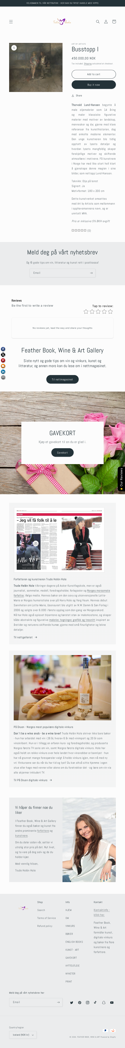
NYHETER (70, 973)
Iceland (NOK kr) (21, 1034)
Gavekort (62, 452)
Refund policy (44, 926)
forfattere (43, 831)
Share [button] (79, 95)
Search (41, 910)
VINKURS (70, 926)
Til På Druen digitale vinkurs (31, 780)
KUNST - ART (72, 949)
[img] (79, 230)
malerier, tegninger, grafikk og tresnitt (72, 620)
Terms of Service (46, 918)
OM (67, 918)
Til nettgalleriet (23, 637)
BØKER (69, 934)
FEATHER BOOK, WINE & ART (89, 1037)
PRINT (69, 981)
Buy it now (94, 84)
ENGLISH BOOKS (74, 942)
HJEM (69, 910)
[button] (11, 22)
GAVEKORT (71, 957)
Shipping (88, 63)
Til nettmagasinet (62, 379)
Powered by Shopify (108, 1037)
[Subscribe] (91, 273)
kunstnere (21, 835)
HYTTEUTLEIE (73, 965)
